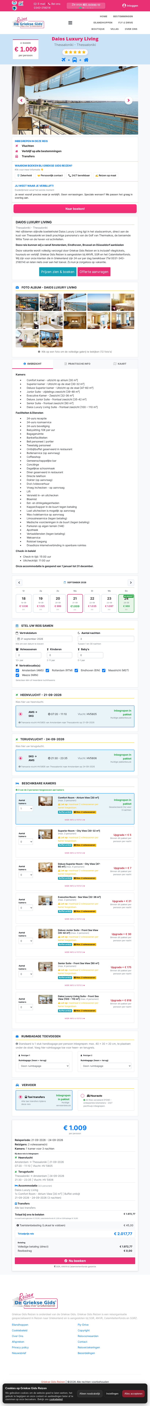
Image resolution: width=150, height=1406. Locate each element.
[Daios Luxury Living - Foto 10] (122, 320)
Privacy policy (20, 1347)
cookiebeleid (56, 1399)
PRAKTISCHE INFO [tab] (79, 363)
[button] (21, 100)
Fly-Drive (83, 1324)
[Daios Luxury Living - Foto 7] (51, 320)
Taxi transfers (36, 1096)
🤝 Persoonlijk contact (50, 175)
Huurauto (96, 1095)
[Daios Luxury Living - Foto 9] (98, 320)
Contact (82, 1341)
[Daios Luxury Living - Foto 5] (122, 302)
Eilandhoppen (20, 1324)
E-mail (41, 3)
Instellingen (112, 1393)
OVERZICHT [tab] (34, 363)
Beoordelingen (86, 1353)
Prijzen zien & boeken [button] (57, 272)
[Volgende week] (131, 582)
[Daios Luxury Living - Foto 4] (98, 302)
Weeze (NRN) (30, 675)
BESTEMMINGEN (123, 16)
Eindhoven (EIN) (90, 670)
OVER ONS (131, 29)
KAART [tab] (121, 363)
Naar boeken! (75, 209)
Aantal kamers (22, 802)
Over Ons (17, 1336)
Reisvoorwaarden (88, 1336)
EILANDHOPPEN (102, 22)
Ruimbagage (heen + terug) (32, 1060)
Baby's (84, 649)
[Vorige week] (19, 582)
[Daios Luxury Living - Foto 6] (27, 320)
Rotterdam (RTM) (62, 670)
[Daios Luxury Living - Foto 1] (27, 302)
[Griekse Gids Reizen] (28, 22)
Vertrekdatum (28, 632)
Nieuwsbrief (19, 1353)
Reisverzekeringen (89, 1347)
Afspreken (18, 1341)
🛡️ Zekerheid (24, 175)
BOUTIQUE (97, 29)
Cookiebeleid (19, 1330)
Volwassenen (28, 649)
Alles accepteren (133, 1393)
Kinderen (56, 649)
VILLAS (114, 29)
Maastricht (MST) (118, 670)
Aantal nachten (90, 632)
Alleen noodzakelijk (90, 1393)
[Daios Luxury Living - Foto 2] (51, 302)
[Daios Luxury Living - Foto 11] (27, 338)
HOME (103, 16)
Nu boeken (77, 1261)
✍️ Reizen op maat (105, 175)
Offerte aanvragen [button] (94, 272)
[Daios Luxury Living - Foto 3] (75, 302)
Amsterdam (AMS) (33, 670)
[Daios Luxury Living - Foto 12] (51, 338)
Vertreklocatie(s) (29, 665)
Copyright (84, 1330)
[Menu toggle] (70, 22)
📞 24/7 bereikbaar (79, 175)
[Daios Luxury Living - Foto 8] (75, 320)
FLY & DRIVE (125, 22)
